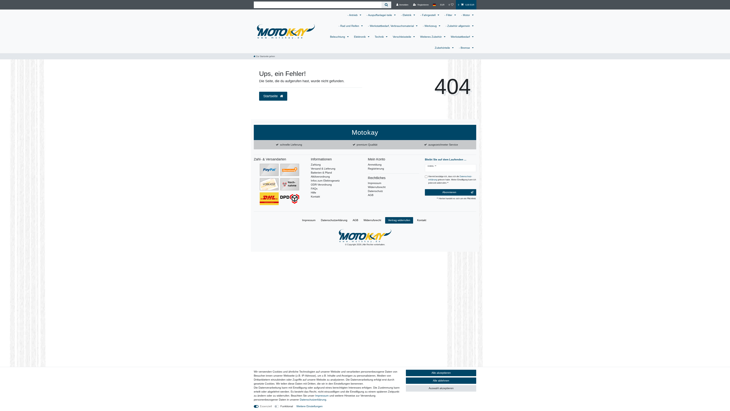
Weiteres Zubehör (431, 36)
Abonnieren (449, 192)
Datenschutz (375, 191)
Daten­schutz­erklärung (334, 220)
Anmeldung (375, 164)
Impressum (374, 183)
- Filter (448, 15)
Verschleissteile (402, 36)
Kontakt (315, 196)
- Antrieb (353, 15)
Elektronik (360, 36)
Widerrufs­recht (372, 220)
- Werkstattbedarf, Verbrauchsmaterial (391, 25)
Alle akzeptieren (441, 372)
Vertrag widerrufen (399, 220)
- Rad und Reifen (349, 25)
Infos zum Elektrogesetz (325, 180)
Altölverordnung (320, 176)
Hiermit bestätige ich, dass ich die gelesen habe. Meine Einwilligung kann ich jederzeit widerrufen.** (452, 179)
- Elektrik (406, 15)
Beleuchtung (338, 36)
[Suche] (386, 5)
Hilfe (313, 192)
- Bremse (465, 47)
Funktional (286, 406)
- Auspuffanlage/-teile (380, 15)
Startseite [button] (271, 96)
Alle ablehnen (441, 380)
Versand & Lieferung (323, 168)
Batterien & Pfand (321, 172)
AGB (370, 195)
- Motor (466, 15)
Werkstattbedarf (461, 36)
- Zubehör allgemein (458, 25)
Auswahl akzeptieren (441, 388)
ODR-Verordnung (321, 184)
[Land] (434, 5)
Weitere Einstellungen (309, 406)
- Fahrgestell (428, 15)
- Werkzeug (430, 25)
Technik (380, 36)
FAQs (314, 188)
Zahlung (316, 164)
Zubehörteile (443, 47)
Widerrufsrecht (377, 187)
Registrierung (376, 168)
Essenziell (266, 406)
